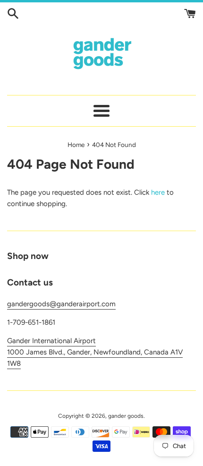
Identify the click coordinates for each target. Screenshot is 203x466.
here (158, 192)
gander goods (126, 416)
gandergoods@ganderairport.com (61, 304)
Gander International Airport (51, 341)
